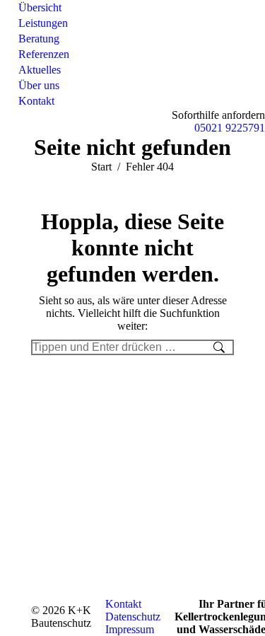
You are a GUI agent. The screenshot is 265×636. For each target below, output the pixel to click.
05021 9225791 (229, 128)
